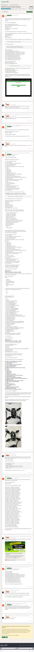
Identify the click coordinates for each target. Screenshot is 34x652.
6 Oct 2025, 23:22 (16, 15)
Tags (26, 645)
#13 (31, 617)
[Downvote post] (31, 99)
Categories (20, 645)
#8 (31, 478)
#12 (31, 604)
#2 (31, 104)
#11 (31, 591)
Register (3, 637)
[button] (1, 651)
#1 (31, 15)
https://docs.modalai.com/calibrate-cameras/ (15, 596)
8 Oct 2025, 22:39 (14, 591)
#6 (31, 154)
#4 (31, 126)
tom (5, 104)
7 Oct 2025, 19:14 (16, 126)
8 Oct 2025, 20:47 (16, 478)
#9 (31, 537)
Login (6, 637)
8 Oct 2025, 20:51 (14, 537)
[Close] (32, 626)
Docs (33, 645)
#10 (31, 568)
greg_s (6, 15)
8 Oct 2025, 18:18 (16, 154)
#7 (31, 455)
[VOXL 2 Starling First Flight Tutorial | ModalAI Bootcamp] (15, 546)
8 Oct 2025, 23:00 (16, 604)
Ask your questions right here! (6, 8)
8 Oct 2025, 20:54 (16, 568)
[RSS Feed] (26, 8)
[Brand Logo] (5, 2)
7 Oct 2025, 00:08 (14, 104)
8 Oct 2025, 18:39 (14, 455)
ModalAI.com (29, 645)
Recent (24, 645)
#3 (31, 116)
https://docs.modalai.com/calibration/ (11, 63)
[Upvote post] (28, 99)
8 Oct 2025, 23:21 (14, 617)
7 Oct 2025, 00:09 (14, 116)
